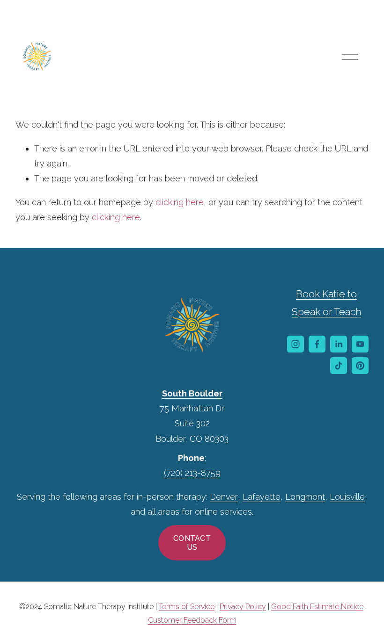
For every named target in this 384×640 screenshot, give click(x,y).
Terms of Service (186, 606)
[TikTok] (338, 365)
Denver (224, 497)
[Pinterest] (360, 365)
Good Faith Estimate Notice (317, 606)
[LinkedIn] (338, 344)
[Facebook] (317, 344)
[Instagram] (295, 344)
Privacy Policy (243, 606)
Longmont (305, 497)
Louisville (347, 497)
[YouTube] (360, 344)
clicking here (179, 202)
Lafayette (262, 497)
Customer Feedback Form (192, 620)
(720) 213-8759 (192, 473)
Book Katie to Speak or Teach (326, 302)
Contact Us (192, 543)
